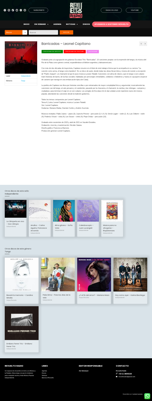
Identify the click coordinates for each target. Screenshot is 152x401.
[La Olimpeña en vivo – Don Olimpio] (15, 209)
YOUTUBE (135, 10)
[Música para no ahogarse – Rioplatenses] (112, 211)
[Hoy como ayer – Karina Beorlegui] (130, 274)
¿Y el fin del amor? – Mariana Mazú (94, 295)
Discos (86, 24)
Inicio (26, 24)
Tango (23, 81)
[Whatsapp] (21, 10)
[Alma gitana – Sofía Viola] (64, 211)
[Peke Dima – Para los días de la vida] (58, 274)
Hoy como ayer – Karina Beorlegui (130, 295)
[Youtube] (17, 10)
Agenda (57, 24)
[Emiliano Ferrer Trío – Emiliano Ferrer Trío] (22, 323)
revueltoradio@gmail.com (127, 377)
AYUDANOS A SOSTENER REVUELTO (111, 24)
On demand (40, 24)
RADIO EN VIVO (112, 10)
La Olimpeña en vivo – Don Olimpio (15, 222)
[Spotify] (25, 10)
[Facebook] (9, 10)
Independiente (26, 76)
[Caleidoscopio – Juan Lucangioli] (88, 211)
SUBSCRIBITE (38, 10)
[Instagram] (5, 10)
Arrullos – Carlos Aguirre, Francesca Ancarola (39, 228)
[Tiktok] (13, 10)
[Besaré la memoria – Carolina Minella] (22, 274)
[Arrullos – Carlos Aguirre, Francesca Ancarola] (40, 211)
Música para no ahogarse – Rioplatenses (109, 228)
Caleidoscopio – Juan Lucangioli (86, 226)
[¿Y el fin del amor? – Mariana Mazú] (94, 274)
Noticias (70, 24)
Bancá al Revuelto (48, 378)
